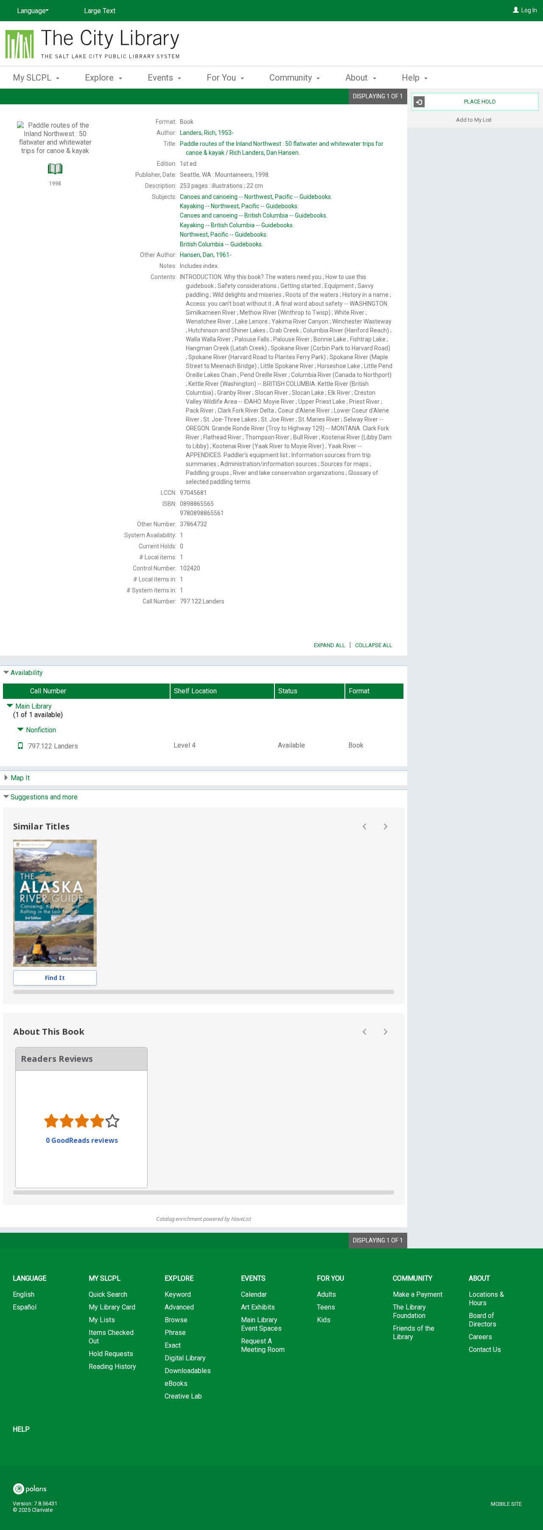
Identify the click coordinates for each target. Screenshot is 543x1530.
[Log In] (516, 10)
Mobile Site (506, 1504)
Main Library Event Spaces (261, 1324)
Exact (173, 1345)
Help (21, 1429)
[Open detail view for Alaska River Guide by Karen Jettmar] (55, 903)
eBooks (176, 1383)
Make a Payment (417, 1294)
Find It (55, 978)
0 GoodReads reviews (82, 1140)
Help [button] (412, 78)
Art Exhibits (258, 1307)
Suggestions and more (44, 797)
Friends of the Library (413, 1332)
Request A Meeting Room (263, 1345)
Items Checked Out (111, 1337)
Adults (326, 1294)
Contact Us (485, 1350)
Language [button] (29, 1278)
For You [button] (222, 78)
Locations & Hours (486, 1298)
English (23, 1294)
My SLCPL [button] (33, 78)
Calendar (254, 1294)
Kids (323, 1320)
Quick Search (108, 1294)
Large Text (99, 11)
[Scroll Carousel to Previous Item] (365, 826)
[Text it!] (20, 746)
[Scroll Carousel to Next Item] (385, 826)
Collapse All (373, 645)
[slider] (203, 992)
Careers (480, 1337)
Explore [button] (100, 78)
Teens (326, 1307)
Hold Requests (111, 1354)
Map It (20, 778)
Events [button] (161, 78)
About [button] (357, 78)
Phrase (175, 1333)
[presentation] (55, 903)
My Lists (102, 1320)
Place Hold (480, 101)
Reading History (112, 1366)
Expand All (329, 645)
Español (24, 1307)
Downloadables (188, 1371)
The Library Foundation (409, 1311)
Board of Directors (482, 1320)
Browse (176, 1320)
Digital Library (185, 1358)
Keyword (178, 1294)
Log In (529, 10)
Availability (27, 673)
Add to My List (474, 119)
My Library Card (112, 1307)
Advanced (179, 1307)
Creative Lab (183, 1396)
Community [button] (291, 78)
